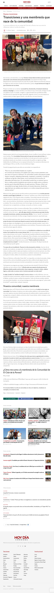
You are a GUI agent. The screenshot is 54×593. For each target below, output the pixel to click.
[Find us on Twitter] (20, 546)
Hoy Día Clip (16, 571)
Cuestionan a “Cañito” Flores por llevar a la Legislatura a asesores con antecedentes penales (27, 499)
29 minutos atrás (7, 501)
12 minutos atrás (7, 494)
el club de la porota (10, 392)
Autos (4, 560)
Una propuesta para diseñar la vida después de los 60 (13, 441)
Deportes (5, 575)
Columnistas (9, 11)
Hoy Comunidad (17, 567)
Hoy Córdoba (13, 5)
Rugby (25, 560)
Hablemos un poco (17, 563)
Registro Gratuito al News (40, 560)
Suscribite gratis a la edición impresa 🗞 (27, 8)
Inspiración (18, 392)
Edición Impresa (38, 558)
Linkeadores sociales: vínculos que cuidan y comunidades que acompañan (14, 421)
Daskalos (32, 588)
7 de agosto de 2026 (7, 444)
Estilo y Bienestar (17, 554)
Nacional (5, 504)
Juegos (36, 563)
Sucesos (5, 497)
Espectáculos (5, 579)
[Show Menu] (4, 2)
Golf (14, 562)
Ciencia (4, 567)
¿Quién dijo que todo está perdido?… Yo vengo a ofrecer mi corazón (39, 422)
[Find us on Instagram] (22, 546)
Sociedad (25, 563)
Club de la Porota (16, 11)
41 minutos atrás (7, 509)
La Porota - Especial (11, 30)
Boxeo (4, 565)
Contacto (36, 569)
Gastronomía (16, 558)
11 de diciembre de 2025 (21, 30)
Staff (35, 556)
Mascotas (26, 554)
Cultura (4, 573)
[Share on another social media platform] (50, 399)
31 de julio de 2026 (32, 445)
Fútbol (15, 556)
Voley (25, 575)
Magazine (23, 392)
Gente (15, 560)
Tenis (25, 571)
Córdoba (5, 571)
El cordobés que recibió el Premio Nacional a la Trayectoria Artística (23, 460)
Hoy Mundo (28, 5)
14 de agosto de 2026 (32, 425)
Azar (4, 562)
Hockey (15, 565)
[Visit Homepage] (27, 2)
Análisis (36, 5)
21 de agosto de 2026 (8, 423)
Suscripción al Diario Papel (40, 562)
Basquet (5, 563)
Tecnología (26, 569)
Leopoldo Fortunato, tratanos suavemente (14, 493)
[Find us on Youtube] (25, 546)
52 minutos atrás (7, 518)
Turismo (25, 573)
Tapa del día (26, 567)
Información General (18, 579)
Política (42, 5)
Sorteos (36, 565)
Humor (15, 577)
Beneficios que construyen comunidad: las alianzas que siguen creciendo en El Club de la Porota (39, 442)
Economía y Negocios (7, 577)
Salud (25, 562)
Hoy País (21, 5)
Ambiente (5, 554)
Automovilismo (6, 558)
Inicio (6, 5)
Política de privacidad (39, 567)
